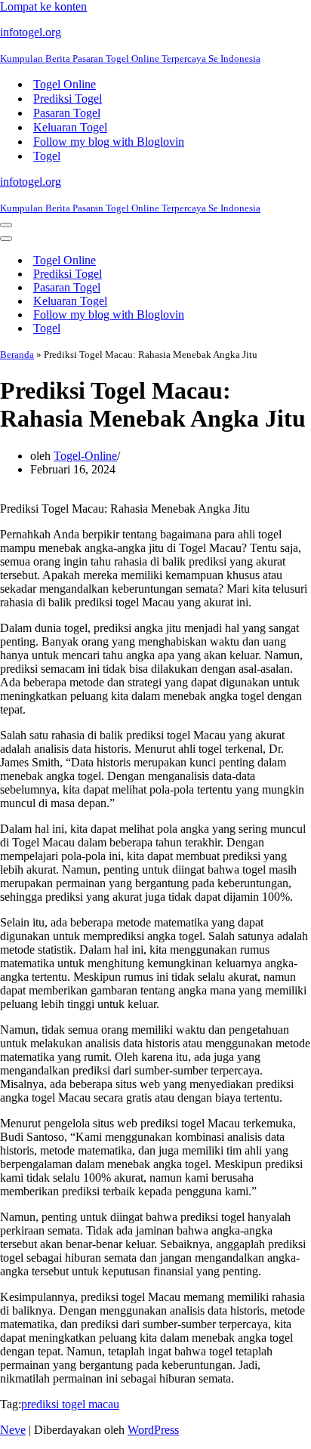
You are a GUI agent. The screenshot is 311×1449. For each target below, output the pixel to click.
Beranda (17, 354)
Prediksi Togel (67, 98)
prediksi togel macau (70, 1404)
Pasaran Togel (66, 112)
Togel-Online (85, 455)
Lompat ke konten (43, 6)
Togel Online (64, 84)
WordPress (153, 1429)
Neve (13, 1429)
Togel (46, 156)
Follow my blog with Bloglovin (108, 141)
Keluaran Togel (70, 127)
